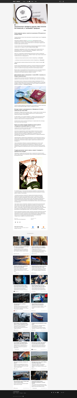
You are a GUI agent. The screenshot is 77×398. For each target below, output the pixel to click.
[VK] (56, 392)
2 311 (28, 349)
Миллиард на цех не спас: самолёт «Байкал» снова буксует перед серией (39, 362)
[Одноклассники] (54, 392)
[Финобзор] (16, 1)
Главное (24, 1)
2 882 (46, 291)
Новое (28, 1)
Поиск (36, 1)
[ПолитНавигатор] (32, 253)
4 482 (46, 253)
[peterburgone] (14, 291)
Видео (32, 1)
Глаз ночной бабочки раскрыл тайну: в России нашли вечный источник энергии (20, 286)
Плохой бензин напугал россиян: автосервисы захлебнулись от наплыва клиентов (38, 382)
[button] (15, 222)
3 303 (28, 291)
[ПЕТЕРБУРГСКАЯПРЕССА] (14, 273)
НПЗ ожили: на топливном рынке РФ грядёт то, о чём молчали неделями (21, 247)
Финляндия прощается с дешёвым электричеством (20, 304)
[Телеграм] (51, 392)
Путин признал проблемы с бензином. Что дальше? (21, 362)
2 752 (46, 310)
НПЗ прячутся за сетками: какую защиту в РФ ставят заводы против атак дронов (39, 343)
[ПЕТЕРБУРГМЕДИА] (14, 253)
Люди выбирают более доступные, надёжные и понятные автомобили (38, 304)
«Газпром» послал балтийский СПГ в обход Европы (39, 324)
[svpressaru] (32, 310)
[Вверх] (62, 392)
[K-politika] (32, 330)
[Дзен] (58, 392)
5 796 (28, 253)
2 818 (28, 310)
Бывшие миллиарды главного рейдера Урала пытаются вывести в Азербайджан (39, 247)
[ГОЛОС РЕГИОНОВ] (32, 273)
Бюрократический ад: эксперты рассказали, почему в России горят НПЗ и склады (39, 266)
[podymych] (15, 25)
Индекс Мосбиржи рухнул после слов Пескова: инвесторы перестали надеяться (39, 286)
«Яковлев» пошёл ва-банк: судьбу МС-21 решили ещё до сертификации (21, 266)
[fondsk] (14, 310)
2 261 (46, 349)
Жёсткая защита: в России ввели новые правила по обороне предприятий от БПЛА (21, 324)
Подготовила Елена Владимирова (20, 219)
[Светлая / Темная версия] (60, 1)
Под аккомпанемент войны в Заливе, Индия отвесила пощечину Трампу (21, 382)
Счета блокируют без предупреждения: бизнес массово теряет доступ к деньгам (21, 343)
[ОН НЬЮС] (32, 291)
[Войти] (63, 1)
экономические (29, 40)
